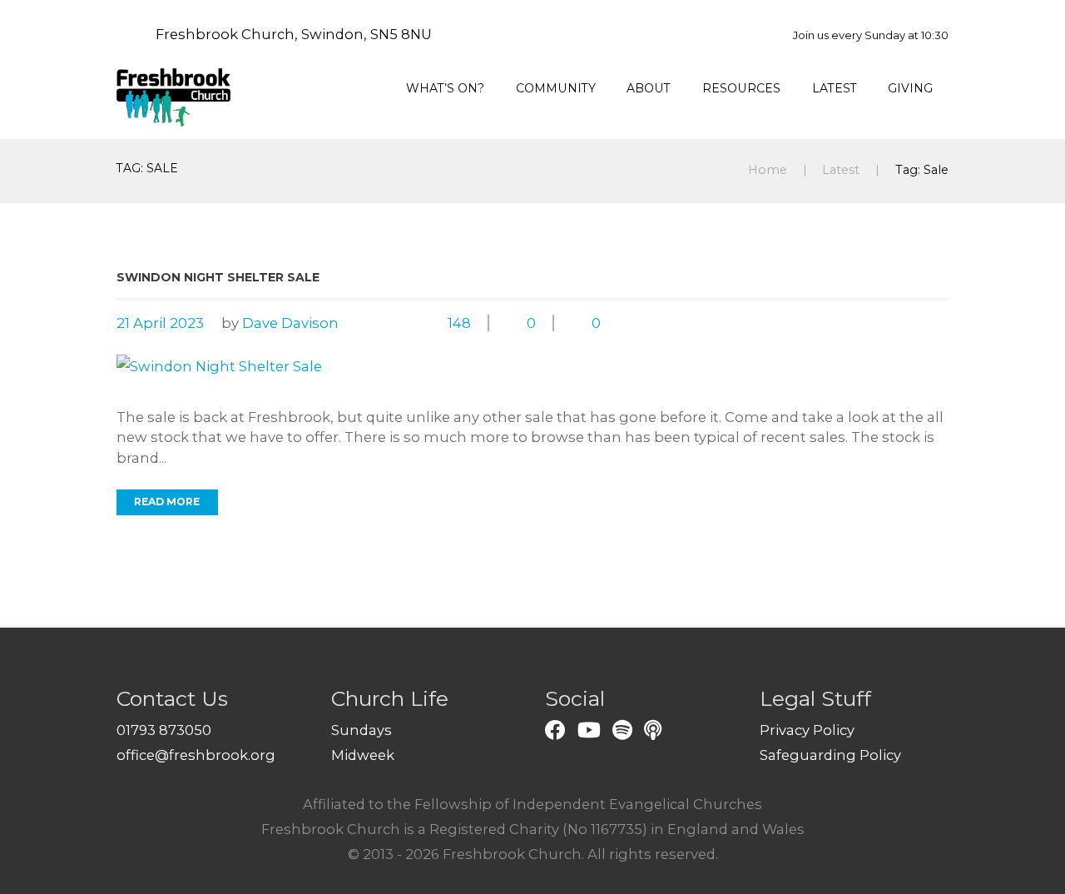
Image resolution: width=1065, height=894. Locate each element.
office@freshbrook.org (195, 755)
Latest (834, 88)
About (649, 88)
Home (767, 169)
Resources (741, 88)
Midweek (362, 755)
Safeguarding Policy (830, 755)
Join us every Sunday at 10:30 (871, 35)
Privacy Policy (807, 730)
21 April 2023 (160, 323)
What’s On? (445, 88)
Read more (167, 501)
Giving (910, 88)
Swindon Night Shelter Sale (218, 277)
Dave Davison (290, 323)
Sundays (361, 730)
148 (459, 323)
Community (556, 88)
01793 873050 (163, 730)
